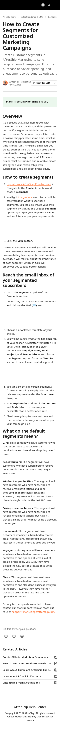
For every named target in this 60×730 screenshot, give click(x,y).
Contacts (52, 16)
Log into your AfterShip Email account (29, 184)
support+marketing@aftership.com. (33, 611)
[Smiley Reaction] (22, 636)
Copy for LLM (43, 83)
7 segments (25, 197)
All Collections (9, 16)
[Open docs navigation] (54, 5)
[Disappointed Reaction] (6, 636)
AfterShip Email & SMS (32, 16)
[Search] (49, 5)
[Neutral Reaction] (14, 636)
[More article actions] (54, 83)
